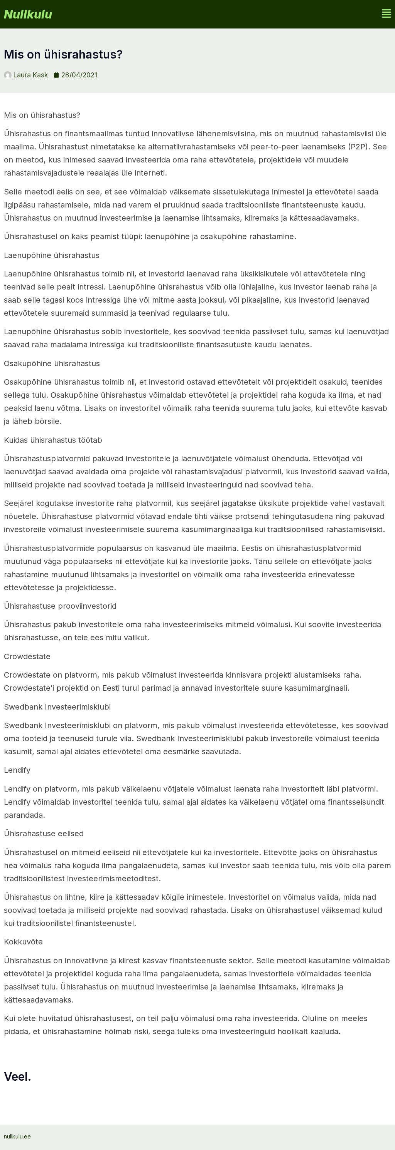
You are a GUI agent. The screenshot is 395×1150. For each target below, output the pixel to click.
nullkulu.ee (17, 1136)
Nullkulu (28, 14)
